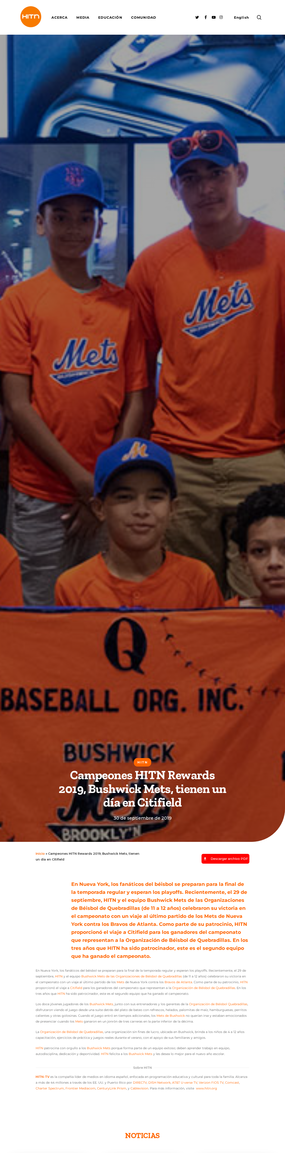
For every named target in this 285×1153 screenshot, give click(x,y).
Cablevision (139, 1088)
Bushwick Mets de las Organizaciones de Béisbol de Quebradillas (131, 976)
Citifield (76, 988)
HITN (59, 976)
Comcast (232, 1083)
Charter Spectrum (50, 1088)
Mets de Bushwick (171, 1016)
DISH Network (159, 1083)
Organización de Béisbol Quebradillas (218, 1004)
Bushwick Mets (101, 1004)
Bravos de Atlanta (178, 982)
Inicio (40, 854)
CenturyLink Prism (111, 1088)
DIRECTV (140, 1083)
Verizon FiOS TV (211, 1083)
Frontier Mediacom (80, 1088)
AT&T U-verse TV (184, 1083)
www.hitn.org (206, 1088)
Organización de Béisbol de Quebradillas (203, 988)
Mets (120, 982)
